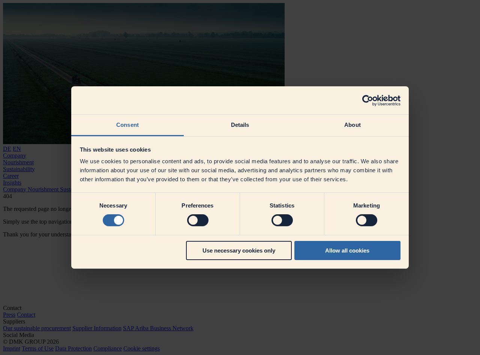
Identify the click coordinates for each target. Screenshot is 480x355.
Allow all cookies (347, 250)
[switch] (197, 220)
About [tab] (352, 125)
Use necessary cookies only (238, 250)
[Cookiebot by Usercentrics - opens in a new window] (367, 100)
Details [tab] (240, 125)
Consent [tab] (127, 125)
